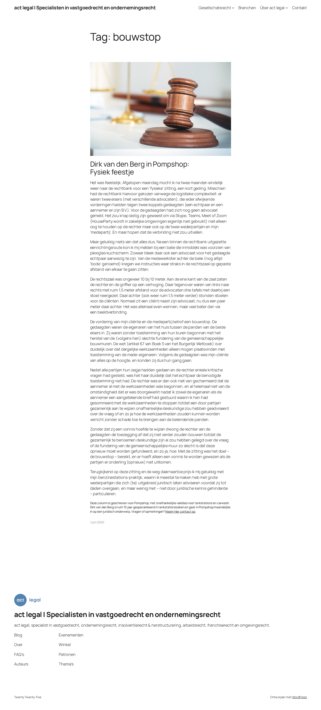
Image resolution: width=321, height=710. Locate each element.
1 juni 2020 (97, 522)
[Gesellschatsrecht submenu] (233, 8)
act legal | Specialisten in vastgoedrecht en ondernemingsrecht (85, 7)
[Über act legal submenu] (287, 8)
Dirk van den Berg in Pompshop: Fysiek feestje (140, 168)
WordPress (299, 697)
